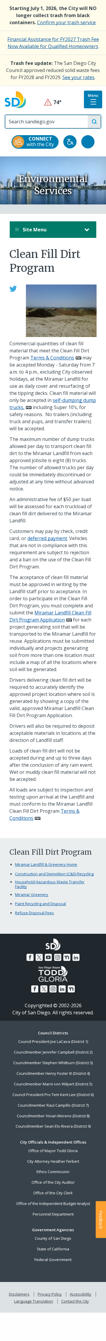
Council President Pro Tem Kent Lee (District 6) (53, 1094)
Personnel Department (53, 1214)
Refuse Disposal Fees (34, 912)
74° (53, 102)
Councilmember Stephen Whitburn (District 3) (53, 1062)
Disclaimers (19, 1294)
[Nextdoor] (66, 957)
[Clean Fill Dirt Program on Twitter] (13, 288)
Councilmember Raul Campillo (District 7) (53, 1105)
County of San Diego (53, 1238)
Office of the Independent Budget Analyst (53, 1203)
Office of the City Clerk (53, 1193)
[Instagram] (57, 957)
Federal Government (53, 1259)
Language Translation (33, 1301)
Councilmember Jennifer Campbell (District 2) (53, 1052)
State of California (53, 1249)
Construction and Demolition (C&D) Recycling (54, 873)
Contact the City (75, 1301)
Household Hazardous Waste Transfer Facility (50, 884)
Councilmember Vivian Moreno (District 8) (53, 1115)
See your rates (78, 77)
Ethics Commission (53, 1171)
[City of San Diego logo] (15, 99)
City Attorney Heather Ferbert (53, 1161)
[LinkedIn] (76, 957)
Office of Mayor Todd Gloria (53, 1150)
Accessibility (80, 1294)
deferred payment (47, 538)
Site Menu (34, 229)
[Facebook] (30, 957)
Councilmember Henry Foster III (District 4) (53, 1073)
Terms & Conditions (52, 357)
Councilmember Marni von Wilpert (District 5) (53, 1084)
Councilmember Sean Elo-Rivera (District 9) (53, 1126)
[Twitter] (39, 957)
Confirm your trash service (66, 22)
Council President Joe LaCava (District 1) (53, 1041)
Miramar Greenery (31, 894)
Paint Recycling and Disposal (40, 903)
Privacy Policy (50, 1294)
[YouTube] (48, 957)
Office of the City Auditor (53, 1182)
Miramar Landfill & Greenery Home (46, 864)
